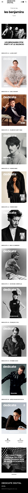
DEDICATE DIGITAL (11, 483)
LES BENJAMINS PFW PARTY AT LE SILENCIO (14, 43)
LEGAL (3, 486)
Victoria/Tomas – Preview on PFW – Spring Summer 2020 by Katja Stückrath (14, 458)
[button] (12, 474)
